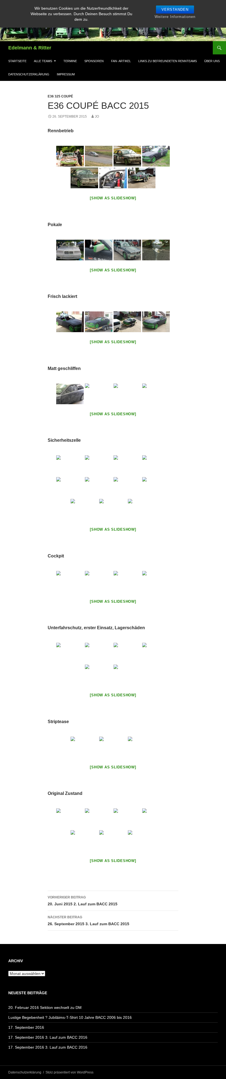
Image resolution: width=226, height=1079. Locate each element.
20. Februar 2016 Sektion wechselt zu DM (45, 1007)
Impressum (66, 74)
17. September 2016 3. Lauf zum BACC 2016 (47, 1037)
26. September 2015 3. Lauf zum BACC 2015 (88, 920)
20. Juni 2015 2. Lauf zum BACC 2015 (82, 900)
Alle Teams (43, 61)
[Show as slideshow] (113, 198)
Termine (70, 61)
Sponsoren (94, 61)
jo (97, 116)
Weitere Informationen (175, 17)
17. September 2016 (26, 1027)
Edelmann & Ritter (29, 48)
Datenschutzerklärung (28, 74)
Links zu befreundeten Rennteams (167, 61)
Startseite (17, 61)
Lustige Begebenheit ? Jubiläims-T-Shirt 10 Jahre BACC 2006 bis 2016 (70, 1017)
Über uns (212, 61)
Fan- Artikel (121, 61)
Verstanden (175, 9)
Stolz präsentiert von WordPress (69, 1072)
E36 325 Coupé (60, 96)
